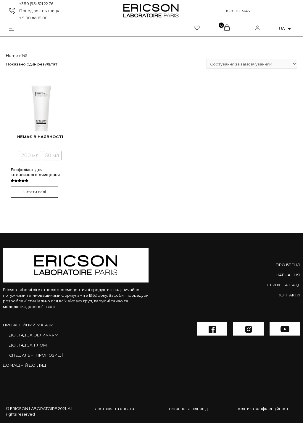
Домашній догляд (24, 365)
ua (282, 28)
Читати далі (34, 191)
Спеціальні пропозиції (36, 355)
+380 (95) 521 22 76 (36, 3)
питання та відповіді (189, 408)
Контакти (289, 295)
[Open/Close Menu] (7, 29)
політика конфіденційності (263, 408)
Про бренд (288, 264)
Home (12, 55)
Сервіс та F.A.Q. (283, 284)
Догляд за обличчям (34, 335)
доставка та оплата (114, 408)
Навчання (288, 274)
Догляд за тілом (28, 345)
